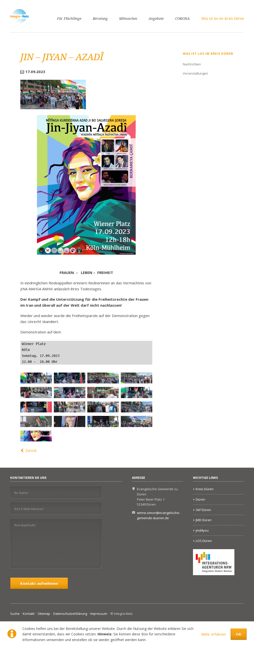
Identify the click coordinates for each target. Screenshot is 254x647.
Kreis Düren (205, 489)
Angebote (156, 19)
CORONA (182, 19)
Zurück (30, 450)
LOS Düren (204, 541)
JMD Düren (204, 520)
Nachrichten (192, 64)
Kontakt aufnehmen (39, 583)
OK (238, 634)
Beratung (100, 19)
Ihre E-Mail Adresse (30, 508)
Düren (200, 499)
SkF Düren (203, 510)
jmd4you (202, 530)
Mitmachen (128, 19)
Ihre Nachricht (25, 525)
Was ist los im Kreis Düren (222, 19)
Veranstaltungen (195, 73)
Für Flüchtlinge (69, 19)
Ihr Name (22, 492)
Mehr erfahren (213, 634)
